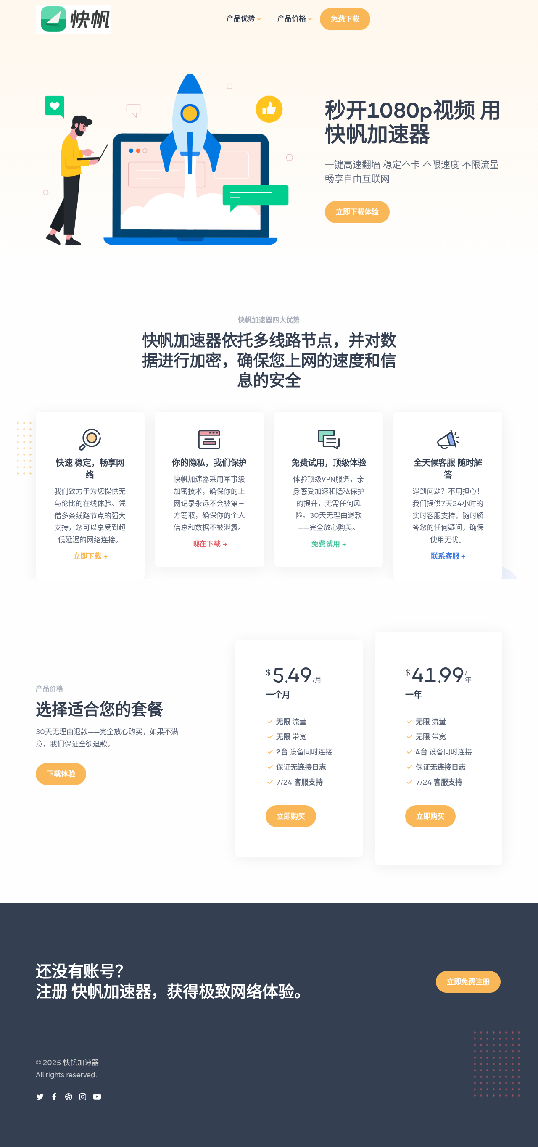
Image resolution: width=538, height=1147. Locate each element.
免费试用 (325, 544)
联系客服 (445, 556)
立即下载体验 (357, 212)
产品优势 (241, 18)
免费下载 (345, 19)
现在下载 (207, 544)
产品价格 (291, 18)
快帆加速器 (81, 1062)
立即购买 (291, 816)
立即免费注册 (468, 982)
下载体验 (61, 774)
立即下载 (87, 556)
